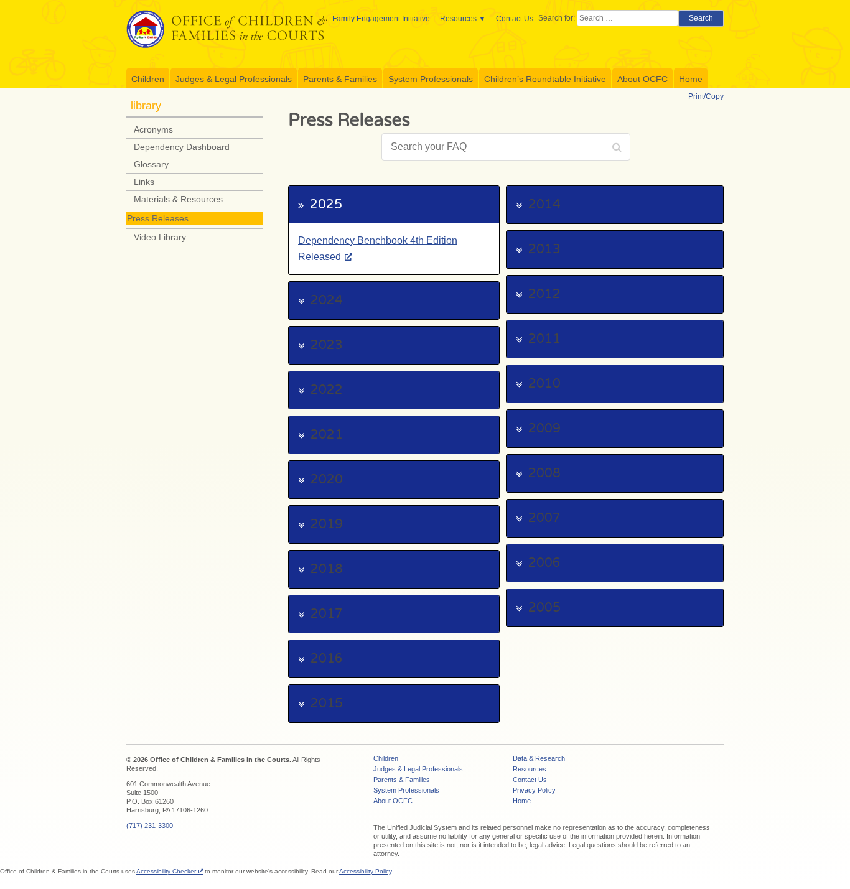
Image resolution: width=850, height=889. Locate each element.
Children (147, 79)
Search (701, 18)
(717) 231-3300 (149, 825)
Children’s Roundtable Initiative (545, 79)
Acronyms (153, 129)
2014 (544, 204)
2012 (544, 294)
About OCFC (642, 79)
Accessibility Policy (365, 871)
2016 (327, 658)
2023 (327, 345)
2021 (327, 434)
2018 (327, 569)
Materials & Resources (178, 199)
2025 (326, 204)
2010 (544, 383)
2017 (327, 614)
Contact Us (514, 18)
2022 (327, 390)
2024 (327, 300)
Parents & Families (340, 79)
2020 (327, 479)
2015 (327, 703)
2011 (544, 339)
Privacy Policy (534, 790)
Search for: (556, 18)
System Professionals (430, 79)
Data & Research (539, 758)
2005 (544, 607)
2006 (544, 563)
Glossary (151, 164)
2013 (544, 249)
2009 (544, 428)
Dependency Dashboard (182, 147)
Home (691, 79)
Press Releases (158, 218)
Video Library (160, 237)
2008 (544, 473)
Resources (458, 18)
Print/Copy (706, 96)
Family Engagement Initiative (381, 18)
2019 (327, 524)
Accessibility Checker (166, 871)
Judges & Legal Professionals (233, 79)
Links (144, 182)
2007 (544, 518)
